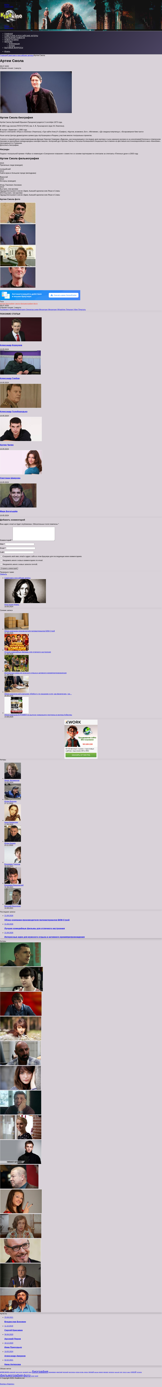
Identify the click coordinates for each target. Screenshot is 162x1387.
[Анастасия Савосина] (20, 1139)
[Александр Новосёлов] (20, 1262)
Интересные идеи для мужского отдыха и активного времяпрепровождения (35, 673)
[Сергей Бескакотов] (21, 1015)
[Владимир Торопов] (12, 862)
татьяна (139, 1372)
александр (4, 1372)
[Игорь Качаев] (12, 841)
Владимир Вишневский (13, 885)
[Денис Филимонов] (12, 778)
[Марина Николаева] (20, 1237)
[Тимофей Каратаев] (21, 1163)
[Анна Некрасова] (12, 820)
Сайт (2, 552)
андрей (25, 1372)
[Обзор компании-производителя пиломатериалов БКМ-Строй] (16, 629)
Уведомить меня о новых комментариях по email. (23, 560)
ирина (86, 1372)
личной (91, 1372)
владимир (52, 1372)
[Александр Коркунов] (21, 341)
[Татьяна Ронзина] (20, 1040)
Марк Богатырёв (9, 511)
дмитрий (59, 1372)
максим (96, 1372)
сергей (133, 1372)
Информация (14, 44)
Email (3, 548)
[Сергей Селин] (19, 1188)
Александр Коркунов (11, 345)
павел (128, 1372)
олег (121, 1372)
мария (101, 1372)
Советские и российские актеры (21, 36)
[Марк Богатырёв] (18, 507)
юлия (32, 1376)
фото (35, 304)
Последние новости (14, 38)
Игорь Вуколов (10, 801)
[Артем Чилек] (21, 440)
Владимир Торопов (12, 864)
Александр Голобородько (13, 411)
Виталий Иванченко (12, 906)
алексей (12, 1372)
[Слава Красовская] (21, 991)
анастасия (19, 1372)
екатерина (72, 1372)
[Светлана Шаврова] (21, 474)
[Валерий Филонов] (20, 1114)
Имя (2, 544)
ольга (125, 1372)
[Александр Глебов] (20, 374)
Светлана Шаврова (10, 478)
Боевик (12, 46)
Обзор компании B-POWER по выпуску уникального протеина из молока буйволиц (38, 715)
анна (30, 1372)
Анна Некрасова (11, 822)
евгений (65, 1372)
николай (117, 1372)
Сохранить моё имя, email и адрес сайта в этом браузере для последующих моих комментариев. (42, 556)
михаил (105, 1372)
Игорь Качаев (10, 843)
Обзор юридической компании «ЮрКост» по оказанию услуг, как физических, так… (38, 694)
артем (2, 304)
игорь (82, 1372)
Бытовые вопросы (13, 48)
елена (78, 1372)
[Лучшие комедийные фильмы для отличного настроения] (16, 650)
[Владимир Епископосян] (20, 1065)
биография (9, 304)
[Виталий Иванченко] (12, 904)
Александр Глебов (10, 378)
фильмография (26, 304)
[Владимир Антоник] (20, 1312)
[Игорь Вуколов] (12, 799)
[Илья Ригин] (20, 966)
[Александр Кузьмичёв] (20, 1287)
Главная (3, 55)
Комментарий (6, 540)
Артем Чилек (7, 445)
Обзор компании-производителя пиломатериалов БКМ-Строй (29, 631)
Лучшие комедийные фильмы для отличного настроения (27, 652)
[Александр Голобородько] (20, 407)
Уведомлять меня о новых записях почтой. (20, 564)
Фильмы (8, 42)
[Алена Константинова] (20, 1089)
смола (17, 304)
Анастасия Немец (11, 605)
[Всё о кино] (11, 22)
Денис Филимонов (11, 780)
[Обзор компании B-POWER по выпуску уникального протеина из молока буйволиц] (16, 713)
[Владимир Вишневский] (12, 883)
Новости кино (11, 40)
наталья (111, 1372)
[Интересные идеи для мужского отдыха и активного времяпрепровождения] (16, 671)
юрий (36, 1376)
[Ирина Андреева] (21, 1213)
